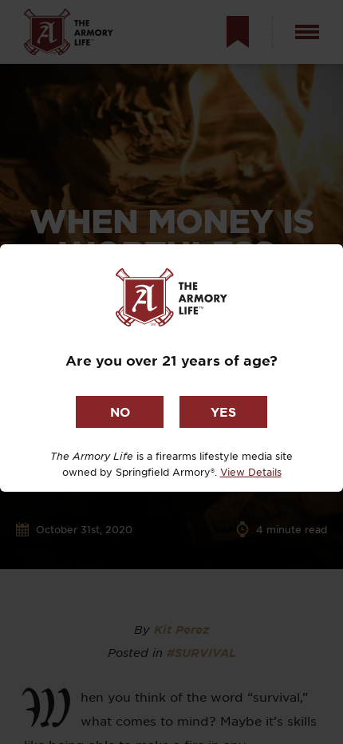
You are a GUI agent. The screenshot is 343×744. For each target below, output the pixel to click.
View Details (251, 471)
